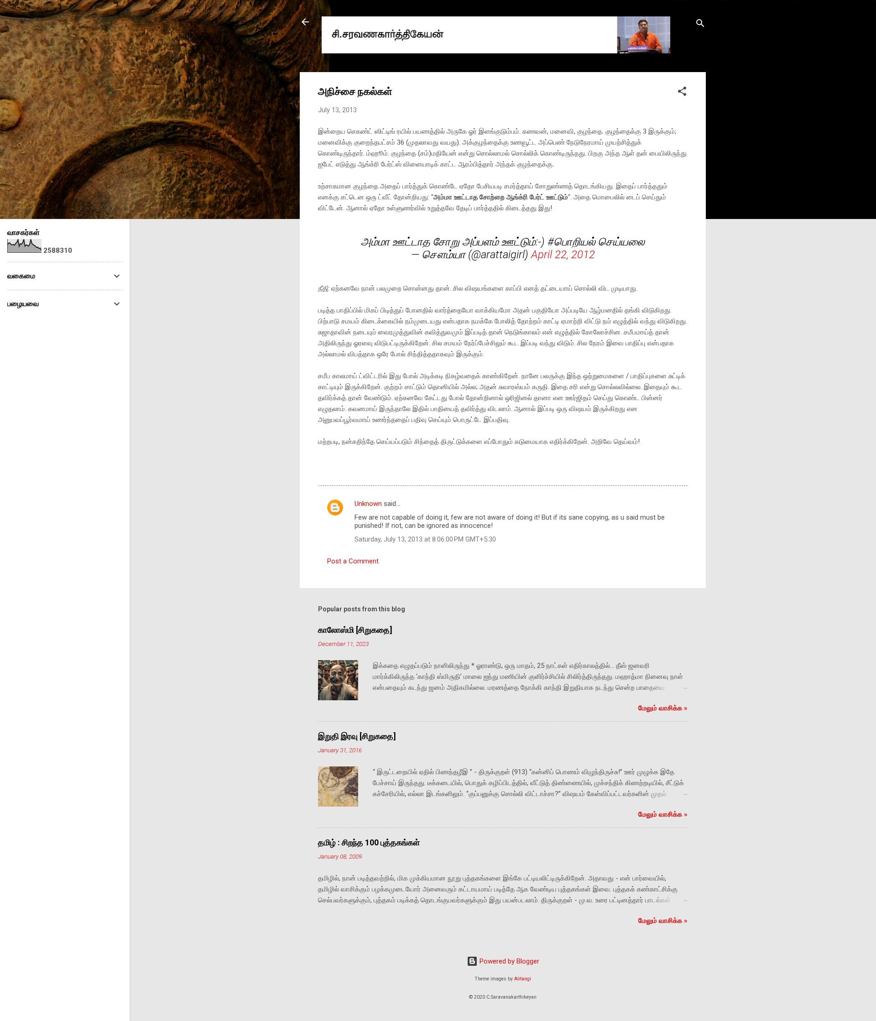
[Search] (700, 25)
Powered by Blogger (508, 961)
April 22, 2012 (563, 254)
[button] (682, 93)
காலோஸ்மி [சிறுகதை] (355, 630)
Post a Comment (353, 561)
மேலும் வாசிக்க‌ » (663, 708)
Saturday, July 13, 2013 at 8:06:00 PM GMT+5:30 (425, 539)
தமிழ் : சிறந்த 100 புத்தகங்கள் (369, 842)
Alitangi (522, 979)
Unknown (368, 504)
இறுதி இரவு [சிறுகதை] (357, 736)
